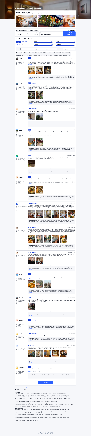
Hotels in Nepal (24, 387)
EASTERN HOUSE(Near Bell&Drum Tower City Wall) (23, 406)
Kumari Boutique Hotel (47, 387)
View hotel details (44, 13)
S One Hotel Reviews (52, 417)
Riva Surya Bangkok (54, 401)
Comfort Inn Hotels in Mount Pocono (53, 409)
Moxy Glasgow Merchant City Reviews (65, 399)
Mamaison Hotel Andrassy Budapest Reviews (46, 396)
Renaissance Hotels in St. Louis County (39, 409)
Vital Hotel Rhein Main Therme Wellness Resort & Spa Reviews (40, 393)
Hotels (20, 387)
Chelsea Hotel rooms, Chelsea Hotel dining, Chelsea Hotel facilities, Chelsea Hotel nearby (30, 412)
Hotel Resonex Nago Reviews (64, 395)
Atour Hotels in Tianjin (28, 409)
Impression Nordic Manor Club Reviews (21, 398)
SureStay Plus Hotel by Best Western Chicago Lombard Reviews (40, 398)
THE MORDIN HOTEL (44, 404)
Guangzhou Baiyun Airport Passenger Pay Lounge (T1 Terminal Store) (61, 404)
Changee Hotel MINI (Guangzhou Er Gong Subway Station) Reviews (26, 420)
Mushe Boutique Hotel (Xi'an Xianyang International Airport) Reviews (46, 399)
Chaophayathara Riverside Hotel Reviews (22, 401)
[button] (82, 2)
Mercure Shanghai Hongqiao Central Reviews (36, 395)
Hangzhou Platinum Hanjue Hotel (54, 406)
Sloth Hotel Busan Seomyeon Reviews (62, 417)
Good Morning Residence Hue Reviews (51, 395)
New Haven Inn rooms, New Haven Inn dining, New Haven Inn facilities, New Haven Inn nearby (31, 417)
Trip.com (16, 387)
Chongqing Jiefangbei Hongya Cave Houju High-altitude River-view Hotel (27, 404)
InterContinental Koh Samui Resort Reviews (59, 393)
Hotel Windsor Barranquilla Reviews (21, 396)
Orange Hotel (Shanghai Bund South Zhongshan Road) (24, 403)
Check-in (18, 32)
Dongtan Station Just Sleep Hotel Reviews (22, 393)
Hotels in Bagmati (31, 387)
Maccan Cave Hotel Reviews (33, 396)
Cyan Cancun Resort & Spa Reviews (21, 395)
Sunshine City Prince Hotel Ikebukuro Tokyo (40, 406)
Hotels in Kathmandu (39, 387)
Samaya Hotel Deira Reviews (35, 401)
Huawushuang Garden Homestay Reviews (62, 396)
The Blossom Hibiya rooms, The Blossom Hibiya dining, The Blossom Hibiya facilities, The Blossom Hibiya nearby (34, 415)
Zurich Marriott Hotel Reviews (29, 399)
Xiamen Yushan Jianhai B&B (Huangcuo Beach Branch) (44, 403)
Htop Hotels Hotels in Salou (64, 409)
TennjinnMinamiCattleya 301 (45, 401)
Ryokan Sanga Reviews (19, 399)
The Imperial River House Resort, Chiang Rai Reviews (61, 398)
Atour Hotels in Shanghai (19, 409)
